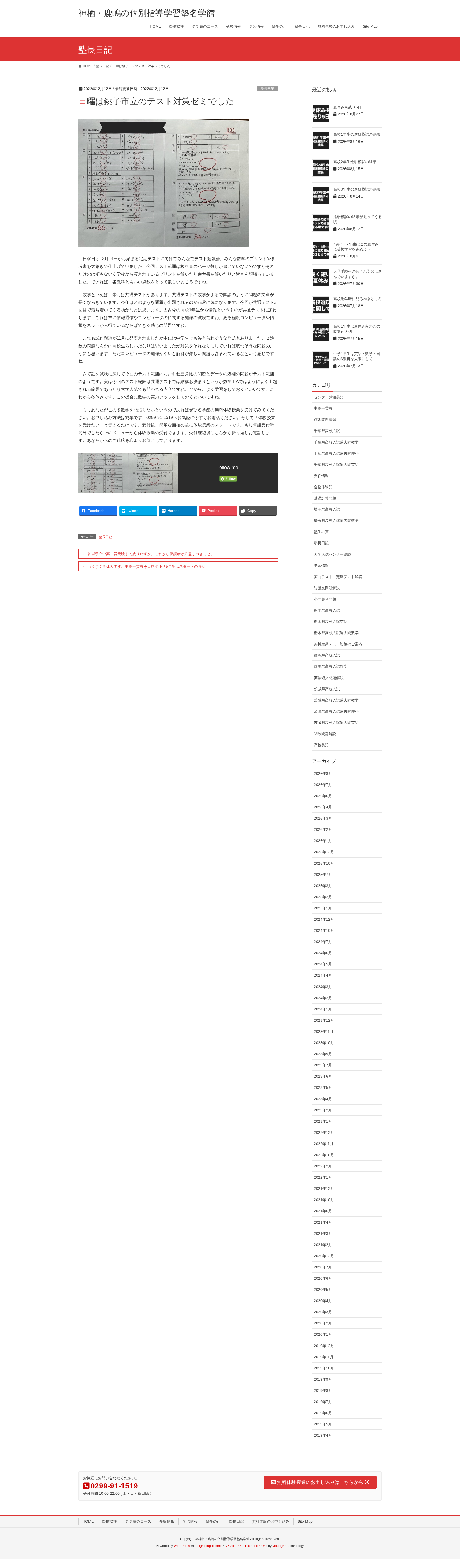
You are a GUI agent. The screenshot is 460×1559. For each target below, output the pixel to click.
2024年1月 (323, 1009)
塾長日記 (267, 89)
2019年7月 (323, 1402)
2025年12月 (324, 852)
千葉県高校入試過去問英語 (336, 464)
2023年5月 (323, 1087)
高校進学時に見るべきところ (357, 299)
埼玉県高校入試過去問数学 (336, 520)
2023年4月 (323, 1099)
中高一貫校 (323, 408)
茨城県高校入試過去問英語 (336, 722)
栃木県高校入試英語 (330, 621)
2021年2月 (323, 1245)
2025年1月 (323, 908)
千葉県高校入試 (327, 431)
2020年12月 (324, 1256)
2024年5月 (323, 964)
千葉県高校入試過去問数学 (336, 442)
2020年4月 (323, 1301)
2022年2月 (323, 1166)
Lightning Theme (209, 1546)
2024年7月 (323, 942)
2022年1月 (323, 1177)
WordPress (182, 1546)
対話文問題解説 (327, 588)
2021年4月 (323, 1222)
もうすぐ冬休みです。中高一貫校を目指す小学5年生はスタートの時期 (146, 566)
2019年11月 (324, 1357)
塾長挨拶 (109, 1521)
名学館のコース (138, 1521)
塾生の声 (321, 532)
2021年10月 (324, 1200)
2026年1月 (323, 841)
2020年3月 (323, 1312)
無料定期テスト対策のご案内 (338, 644)
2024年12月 (324, 919)
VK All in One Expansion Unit (246, 1546)
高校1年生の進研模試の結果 (356, 134)
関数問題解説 (325, 734)
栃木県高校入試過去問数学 (336, 633)
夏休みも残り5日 (347, 107)
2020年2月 (323, 1323)
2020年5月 (323, 1289)
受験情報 (321, 476)
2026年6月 (323, 796)
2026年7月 (323, 785)
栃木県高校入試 (327, 610)
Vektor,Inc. (279, 1546)
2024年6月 (323, 953)
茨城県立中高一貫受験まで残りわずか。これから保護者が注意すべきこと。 (151, 554)
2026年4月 (323, 807)
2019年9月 (323, 1379)
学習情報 (321, 565)
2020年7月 (323, 1267)
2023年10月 (324, 1043)
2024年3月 (323, 987)
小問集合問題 (325, 599)
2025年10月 (324, 863)
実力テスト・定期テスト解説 (338, 577)
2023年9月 (323, 1054)
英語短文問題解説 (329, 678)
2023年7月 (323, 1065)
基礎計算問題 (325, 498)
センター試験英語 (329, 397)
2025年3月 (323, 886)
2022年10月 (324, 1155)
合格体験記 (323, 487)
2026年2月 (323, 829)
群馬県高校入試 (327, 655)
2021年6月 (323, 1211)
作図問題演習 (325, 419)
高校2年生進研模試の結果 (354, 162)
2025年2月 (323, 897)
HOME (88, 1521)
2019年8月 (323, 1390)
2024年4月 (323, 975)
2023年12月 (324, 1020)
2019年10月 (324, 1368)
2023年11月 (324, 1031)
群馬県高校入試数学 (330, 666)
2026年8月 (323, 773)
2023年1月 (323, 1121)
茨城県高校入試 (327, 689)
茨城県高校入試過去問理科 (336, 711)
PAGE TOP (444, 1507)
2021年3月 (323, 1233)
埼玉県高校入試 (327, 509)
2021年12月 (324, 1188)
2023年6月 (323, 1076)
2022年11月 (324, 1144)
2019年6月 (323, 1413)
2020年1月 (323, 1334)
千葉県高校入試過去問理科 (336, 453)
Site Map (305, 1521)
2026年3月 (323, 818)
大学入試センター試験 (332, 554)
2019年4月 (323, 1435)
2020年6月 (323, 1278)
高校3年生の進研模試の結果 (356, 189)
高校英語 (321, 745)
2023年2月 (323, 1110)
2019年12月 (324, 1346)
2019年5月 (323, 1424)
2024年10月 (324, 930)
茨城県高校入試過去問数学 (336, 700)
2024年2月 (323, 998)
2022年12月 (324, 1132)
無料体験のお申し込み (270, 1521)
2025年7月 (323, 874)
